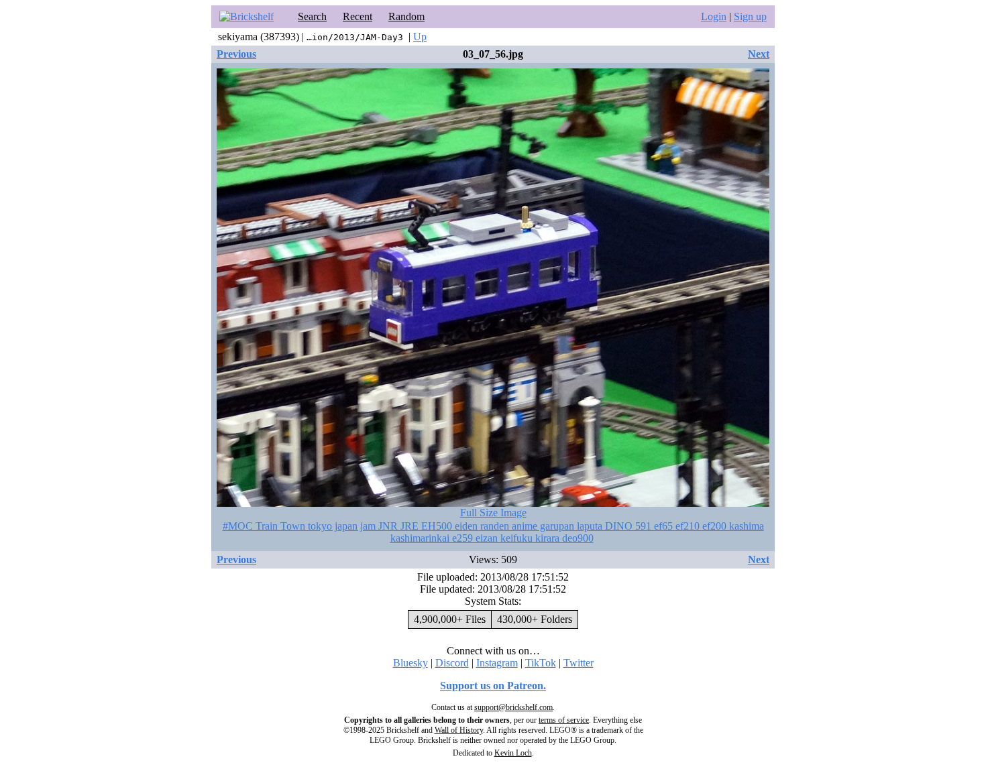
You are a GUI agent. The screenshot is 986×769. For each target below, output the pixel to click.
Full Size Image (493, 512)
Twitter (578, 662)
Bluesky (410, 662)
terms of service (564, 720)
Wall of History (459, 730)
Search (312, 16)
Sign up (750, 16)
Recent (357, 16)
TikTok (540, 662)
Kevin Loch (513, 753)
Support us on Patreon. (493, 685)
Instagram (497, 662)
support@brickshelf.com (513, 707)
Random (406, 16)
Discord (452, 662)
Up (420, 36)
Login (713, 16)
